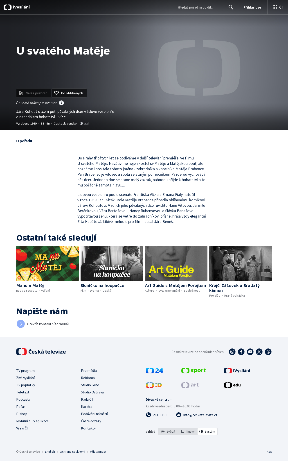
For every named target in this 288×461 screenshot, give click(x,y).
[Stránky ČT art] (190, 386)
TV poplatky (25, 385)
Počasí (21, 406)
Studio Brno (90, 385)
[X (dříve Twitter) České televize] (259, 351)
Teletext (22, 392)
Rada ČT (87, 399)
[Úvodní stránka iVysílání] (21, 7)
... (61, 116)
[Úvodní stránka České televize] (41, 351)
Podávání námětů (94, 413)
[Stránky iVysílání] (237, 372)
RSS (269, 452)
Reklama (88, 377)
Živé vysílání (25, 377)
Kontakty (88, 428)
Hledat (231, 7)
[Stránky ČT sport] (193, 372)
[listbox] (188, 431)
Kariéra (86, 406)
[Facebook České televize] (241, 351)
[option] (168, 431)
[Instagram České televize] (232, 351)
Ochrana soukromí (72, 452)
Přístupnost (98, 452)
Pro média (89, 370)
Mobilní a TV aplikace (32, 421)
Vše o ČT (22, 428)
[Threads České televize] (268, 351)
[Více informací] (61, 103)
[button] (47, 263)
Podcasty (23, 399)
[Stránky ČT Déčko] (154, 386)
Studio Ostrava (92, 392)
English (50, 452)
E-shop (21, 413)
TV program (25, 370)
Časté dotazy (91, 421)
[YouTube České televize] (250, 351)
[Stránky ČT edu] (232, 386)
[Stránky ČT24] (154, 372)
